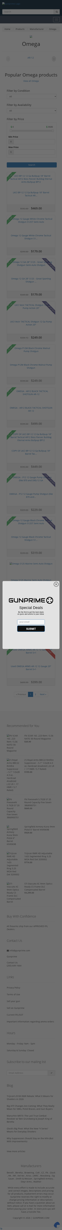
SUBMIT (31, 628)
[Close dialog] (56, 584)
